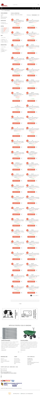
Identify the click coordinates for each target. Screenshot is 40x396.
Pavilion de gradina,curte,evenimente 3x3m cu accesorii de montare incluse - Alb (17, 129)
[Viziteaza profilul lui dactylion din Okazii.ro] (9, 393)
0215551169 (4, 368)
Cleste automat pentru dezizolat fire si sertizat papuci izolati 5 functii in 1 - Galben (32, 59)
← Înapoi (20, 303)
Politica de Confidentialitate (5, 361)
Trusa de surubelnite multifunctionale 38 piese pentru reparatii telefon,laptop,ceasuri (17, 209)
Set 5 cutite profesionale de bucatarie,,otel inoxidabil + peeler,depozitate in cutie (32, 153)
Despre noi (2, 358)
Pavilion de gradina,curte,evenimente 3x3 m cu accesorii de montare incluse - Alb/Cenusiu (32, 254)
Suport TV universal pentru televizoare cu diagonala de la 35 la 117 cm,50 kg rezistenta (32, 198)
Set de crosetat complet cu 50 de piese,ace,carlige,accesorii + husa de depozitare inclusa (17, 231)
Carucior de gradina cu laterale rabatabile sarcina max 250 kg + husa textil (32, 164)
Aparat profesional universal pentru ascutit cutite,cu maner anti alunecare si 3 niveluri (32, 107)
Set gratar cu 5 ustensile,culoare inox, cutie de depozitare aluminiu (17, 254)
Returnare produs (17, 361)
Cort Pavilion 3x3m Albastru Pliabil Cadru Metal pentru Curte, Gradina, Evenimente (17, 142)
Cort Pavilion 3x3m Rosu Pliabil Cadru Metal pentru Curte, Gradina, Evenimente (32, 142)
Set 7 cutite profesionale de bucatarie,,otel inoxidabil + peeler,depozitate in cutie (17, 164)
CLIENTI (15, 356)
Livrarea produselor (17, 359)
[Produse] (2, 8)
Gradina (2, 14)
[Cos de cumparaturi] (38, 8)
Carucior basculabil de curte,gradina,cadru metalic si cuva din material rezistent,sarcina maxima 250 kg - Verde (32, 34)
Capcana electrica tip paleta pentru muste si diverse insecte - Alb (32, 231)
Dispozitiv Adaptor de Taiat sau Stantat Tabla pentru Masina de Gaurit (17, 70)
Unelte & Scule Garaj (4, 17)
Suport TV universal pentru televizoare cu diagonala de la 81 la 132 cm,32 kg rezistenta (32, 46)
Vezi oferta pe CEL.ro (16, 393)
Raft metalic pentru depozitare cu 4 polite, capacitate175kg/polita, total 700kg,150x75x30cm (17, 81)
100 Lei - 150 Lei (4, 41)
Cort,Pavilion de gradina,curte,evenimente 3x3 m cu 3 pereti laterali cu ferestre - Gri (17, 107)
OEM (32, 32)
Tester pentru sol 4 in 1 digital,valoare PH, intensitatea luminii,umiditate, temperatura (32, 287)
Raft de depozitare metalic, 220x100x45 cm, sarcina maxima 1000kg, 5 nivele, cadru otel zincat (32, 81)
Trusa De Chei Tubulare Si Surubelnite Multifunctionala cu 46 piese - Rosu (17, 46)
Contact (2, 362)
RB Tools (32, 207)
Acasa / (3, 10)
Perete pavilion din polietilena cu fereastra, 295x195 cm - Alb (32, 118)
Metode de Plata (16, 358)
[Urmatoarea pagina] (37, 295)
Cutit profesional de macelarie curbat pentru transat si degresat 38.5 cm (17, 187)
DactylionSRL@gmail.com (6, 371)
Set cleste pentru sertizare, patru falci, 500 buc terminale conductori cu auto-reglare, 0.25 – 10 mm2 (17, 243)
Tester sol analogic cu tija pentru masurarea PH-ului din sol (17, 265)
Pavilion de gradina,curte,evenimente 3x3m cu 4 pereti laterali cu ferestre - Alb (32, 129)
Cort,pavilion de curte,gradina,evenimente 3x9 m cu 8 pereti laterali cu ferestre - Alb (17, 34)
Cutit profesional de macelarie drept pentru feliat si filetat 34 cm (32, 175)
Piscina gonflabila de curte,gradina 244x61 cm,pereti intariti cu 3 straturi (32, 94)
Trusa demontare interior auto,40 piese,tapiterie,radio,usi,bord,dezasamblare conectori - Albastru (32, 220)
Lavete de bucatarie (5, 340)
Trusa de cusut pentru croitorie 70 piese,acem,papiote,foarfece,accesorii (17, 118)
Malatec (17, 32)
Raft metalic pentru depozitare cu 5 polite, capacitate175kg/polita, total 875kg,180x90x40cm (17, 21)
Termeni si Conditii (4, 359)
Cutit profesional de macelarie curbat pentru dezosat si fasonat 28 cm (17, 175)
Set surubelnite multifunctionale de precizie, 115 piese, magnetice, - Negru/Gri (17, 287)
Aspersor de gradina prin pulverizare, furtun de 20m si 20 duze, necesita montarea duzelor (32, 243)
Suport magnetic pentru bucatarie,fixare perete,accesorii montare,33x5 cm (32, 265)
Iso (32, 19)
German (17, 185)
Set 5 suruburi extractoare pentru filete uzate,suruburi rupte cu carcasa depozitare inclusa (32, 70)
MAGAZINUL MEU (4, 356)
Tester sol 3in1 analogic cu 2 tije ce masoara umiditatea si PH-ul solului (17, 220)
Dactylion (17, 19)
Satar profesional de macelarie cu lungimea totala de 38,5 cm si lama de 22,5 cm (32, 187)
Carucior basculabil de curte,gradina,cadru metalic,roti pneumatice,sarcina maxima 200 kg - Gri (17, 94)
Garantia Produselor (17, 362)
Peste (3, 27)
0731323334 (4, 370)
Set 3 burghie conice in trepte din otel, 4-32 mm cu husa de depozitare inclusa (17, 59)
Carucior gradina (24, 340)
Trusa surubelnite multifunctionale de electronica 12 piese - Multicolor (32, 209)
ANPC (15, 363)
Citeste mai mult (3, 349)
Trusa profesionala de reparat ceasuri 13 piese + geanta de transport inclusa (17, 153)
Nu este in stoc (4, 23)
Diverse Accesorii (3, 18)
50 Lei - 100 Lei (4, 40)
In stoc (3, 22)
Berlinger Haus (4, 50)
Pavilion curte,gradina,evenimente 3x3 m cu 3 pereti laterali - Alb (32, 276)
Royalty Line (32, 151)
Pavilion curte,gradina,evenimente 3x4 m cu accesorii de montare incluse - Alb (17, 276)
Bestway (3, 51)
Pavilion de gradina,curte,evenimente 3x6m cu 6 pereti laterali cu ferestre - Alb (32, 21)
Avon (2, 48)
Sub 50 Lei (3, 39)
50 (36, 295)
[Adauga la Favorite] (21, 28)
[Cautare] (38, 5)
